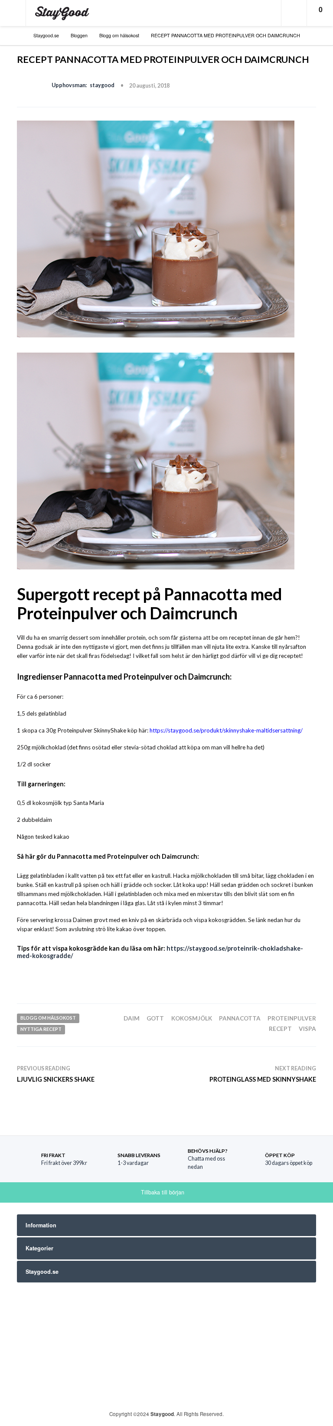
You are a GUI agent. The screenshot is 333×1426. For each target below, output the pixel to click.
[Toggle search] (294, 13)
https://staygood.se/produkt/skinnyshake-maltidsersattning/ (226, 730)
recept (280, 1028)
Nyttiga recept (41, 1029)
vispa (307, 1028)
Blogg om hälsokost (48, 1017)
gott (155, 1018)
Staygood (162, 1414)
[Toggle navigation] (13, 13)
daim (132, 1018)
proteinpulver (292, 1018)
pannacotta (240, 1018)
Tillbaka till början (163, 1192)
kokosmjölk (191, 1018)
